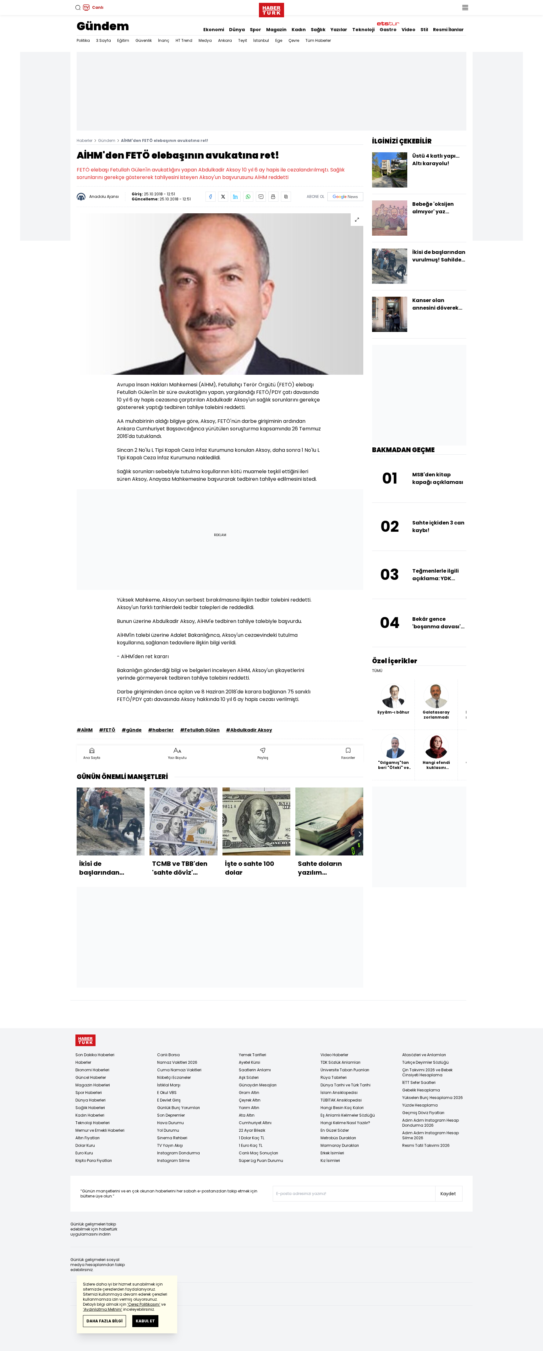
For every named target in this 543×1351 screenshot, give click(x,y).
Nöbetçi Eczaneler (174, 1077)
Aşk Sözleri (249, 1077)
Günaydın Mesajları (258, 1085)
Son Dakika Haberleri (94, 1054)
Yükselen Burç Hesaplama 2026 (432, 1097)
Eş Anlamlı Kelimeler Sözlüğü (348, 1115)
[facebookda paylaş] (211, 197)
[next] (360, 834)
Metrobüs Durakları (338, 1138)
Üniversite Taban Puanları (345, 1070)
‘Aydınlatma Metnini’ (102, 1309)
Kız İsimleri (330, 1160)
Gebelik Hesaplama (421, 1090)
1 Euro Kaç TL (250, 1145)
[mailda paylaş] (261, 197)
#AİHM (85, 730)
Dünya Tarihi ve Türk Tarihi (345, 1085)
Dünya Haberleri (90, 1100)
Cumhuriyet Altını (255, 1122)
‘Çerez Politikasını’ (143, 1304)
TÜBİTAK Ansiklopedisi (341, 1100)
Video (408, 29)
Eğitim (123, 40)
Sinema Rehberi (172, 1138)
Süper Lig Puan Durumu (261, 1160)
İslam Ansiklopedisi (339, 1092)
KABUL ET (145, 1321)
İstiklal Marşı (168, 1085)
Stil (424, 29)
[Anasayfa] (85, 1040)
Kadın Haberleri (89, 1115)
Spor (255, 29)
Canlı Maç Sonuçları (258, 1153)
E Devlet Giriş (169, 1100)
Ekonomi (213, 29)
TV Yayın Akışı (170, 1145)
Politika (83, 40)
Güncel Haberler (90, 1077)
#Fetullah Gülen (200, 730)
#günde (132, 730)
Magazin (276, 29)
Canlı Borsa (168, 1054)
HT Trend (184, 40)
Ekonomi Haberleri (92, 1070)
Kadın (299, 29)
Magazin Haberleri (92, 1085)
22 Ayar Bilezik (252, 1130)
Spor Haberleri (88, 1092)
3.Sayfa (103, 40)
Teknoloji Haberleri (92, 1122)
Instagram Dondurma (178, 1153)
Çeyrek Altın (250, 1100)
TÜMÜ (377, 670)
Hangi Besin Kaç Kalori (342, 1107)
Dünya (237, 29)
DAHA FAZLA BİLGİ (104, 1321)
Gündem (103, 26)
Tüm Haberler (318, 40)
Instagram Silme (173, 1160)
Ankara (225, 40)
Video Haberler (334, 1054)
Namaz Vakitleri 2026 (177, 1062)
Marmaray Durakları (340, 1145)
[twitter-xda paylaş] (223, 197)
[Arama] (77, 7)
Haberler (84, 140)
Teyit (242, 40)
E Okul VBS (167, 1092)
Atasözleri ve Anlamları (424, 1054)
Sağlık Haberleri (90, 1107)
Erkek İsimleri (332, 1153)
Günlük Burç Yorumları (178, 1107)
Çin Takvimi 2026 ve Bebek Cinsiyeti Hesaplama (427, 1072)
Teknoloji (363, 29)
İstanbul (261, 40)
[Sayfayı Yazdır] (273, 197)
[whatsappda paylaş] (248, 197)
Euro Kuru (84, 1153)
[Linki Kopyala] (286, 197)
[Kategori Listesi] (465, 7)
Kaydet (448, 1194)
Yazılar (339, 29)
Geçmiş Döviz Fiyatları (423, 1112)
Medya (205, 40)
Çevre (293, 40)
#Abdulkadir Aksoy (249, 730)
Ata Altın (247, 1115)
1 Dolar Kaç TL (251, 1138)
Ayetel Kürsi (249, 1062)
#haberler (161, 730)
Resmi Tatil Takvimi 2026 (426, 1145)
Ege (278, 40)
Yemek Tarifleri (252, 1054)
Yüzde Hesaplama (420, 1105)
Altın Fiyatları (87, 1138)
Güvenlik (143, 40)
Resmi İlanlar (448, 29)
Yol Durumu (168, 1130)
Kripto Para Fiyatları (93, 1160)
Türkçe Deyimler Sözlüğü (425, 1062)
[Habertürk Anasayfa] (271, 9)
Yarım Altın (249, 1107)
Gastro (388, 29)
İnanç (163, 40)
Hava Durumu (170, 1122)
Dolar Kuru (85, 1145)
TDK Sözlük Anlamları (340, 1062)
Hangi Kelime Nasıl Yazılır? (345, 1122)
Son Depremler (171, 1115)
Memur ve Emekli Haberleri (99, 1130)
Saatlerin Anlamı (255, 1070)
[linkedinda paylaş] (236, 197)
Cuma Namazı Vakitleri (179, 1070)
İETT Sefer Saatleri (419, 1082)
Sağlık (318, 29)
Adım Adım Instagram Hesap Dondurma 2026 (430, 1123)
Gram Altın (249, 1092)
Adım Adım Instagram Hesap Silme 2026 (430, 1135)
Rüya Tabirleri (334, 1077)
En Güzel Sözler (335, 1130)
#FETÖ (107, 730)
